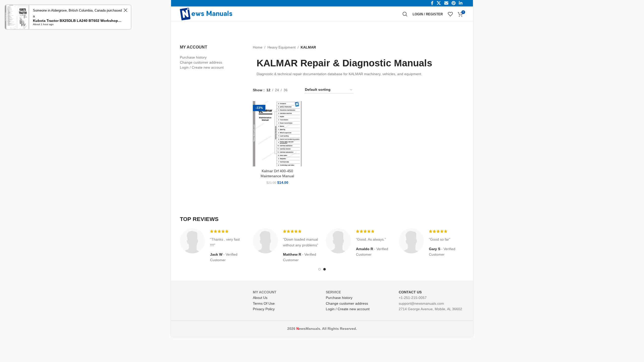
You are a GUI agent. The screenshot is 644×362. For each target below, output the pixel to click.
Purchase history (193, 57)
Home (257, 47)
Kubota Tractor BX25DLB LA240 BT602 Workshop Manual (77, 21)
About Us (260, 298)
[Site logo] (206, 14)
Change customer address (201, 62)
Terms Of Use (264, 303)
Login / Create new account (202, 67)
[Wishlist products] (450, 14)
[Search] (405, 14)
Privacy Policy (264, 309)
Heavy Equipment (281, 47)
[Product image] (277, 133)
